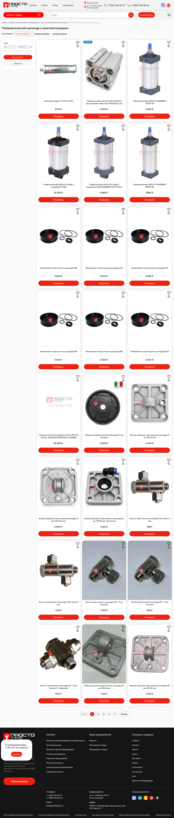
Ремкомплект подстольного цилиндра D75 (149, 268)
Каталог (33, 5)
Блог (134, 776)
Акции (55, 5)
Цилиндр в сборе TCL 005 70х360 (58, 101)
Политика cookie (80, 815)
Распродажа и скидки (98, 749)
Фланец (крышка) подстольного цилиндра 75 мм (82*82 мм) (104, 686)
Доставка (136, 758)
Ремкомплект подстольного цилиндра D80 (58, 268)
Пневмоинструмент (55, 772)
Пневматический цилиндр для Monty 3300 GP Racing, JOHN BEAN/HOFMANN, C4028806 (58, 436)
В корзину (59, 116)
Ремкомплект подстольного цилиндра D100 (150, 351)
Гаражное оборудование (56, 758)
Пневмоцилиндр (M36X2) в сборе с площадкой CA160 (58, 185)
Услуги (45, 5)
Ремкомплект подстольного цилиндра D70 (104, 268)
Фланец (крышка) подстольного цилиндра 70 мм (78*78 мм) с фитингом (104, 519)
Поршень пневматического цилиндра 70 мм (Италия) (104, 436)
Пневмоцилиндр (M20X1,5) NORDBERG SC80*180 (149, 185)
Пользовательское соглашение (103, 815)
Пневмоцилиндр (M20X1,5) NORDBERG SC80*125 (149, 102)
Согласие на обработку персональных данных (54, 815)
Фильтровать (18, 57)
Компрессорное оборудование (59, 767)
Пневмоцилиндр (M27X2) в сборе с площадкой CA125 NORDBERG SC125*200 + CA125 (104, 187)
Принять (17, 754)
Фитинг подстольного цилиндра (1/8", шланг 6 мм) (150, 519)
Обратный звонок (19, 781)
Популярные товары (98, 745)
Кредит (135, 763)
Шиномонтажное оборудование (60, 749)
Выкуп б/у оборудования (142, 780)
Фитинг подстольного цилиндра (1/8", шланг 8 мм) (58, 603)
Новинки (93, 740)
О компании (68, 5)
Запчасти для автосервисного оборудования (65, 740)
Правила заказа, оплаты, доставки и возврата (134, 815)
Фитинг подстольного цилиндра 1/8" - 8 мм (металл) (149, 603)
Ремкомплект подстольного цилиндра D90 (58, 351)
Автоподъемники (53, 745)
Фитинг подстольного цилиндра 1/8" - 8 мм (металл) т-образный (58, 686)
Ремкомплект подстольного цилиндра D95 (104, 351)
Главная (135, 740)
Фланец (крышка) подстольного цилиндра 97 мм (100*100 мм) (58, 519)
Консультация (146, 15)
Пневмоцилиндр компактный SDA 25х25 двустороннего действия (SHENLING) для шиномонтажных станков (104, 103)
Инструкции (137, 772)
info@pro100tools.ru (54, 805)
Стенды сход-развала (55, 754)
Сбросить (18, 63)
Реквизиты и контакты (163, 815)
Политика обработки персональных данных (18, 815)
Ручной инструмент (54, 763)
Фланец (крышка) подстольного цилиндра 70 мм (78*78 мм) (150, 436)
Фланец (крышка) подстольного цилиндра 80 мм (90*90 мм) (150, 686)
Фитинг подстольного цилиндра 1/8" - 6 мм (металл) (104, 603)
